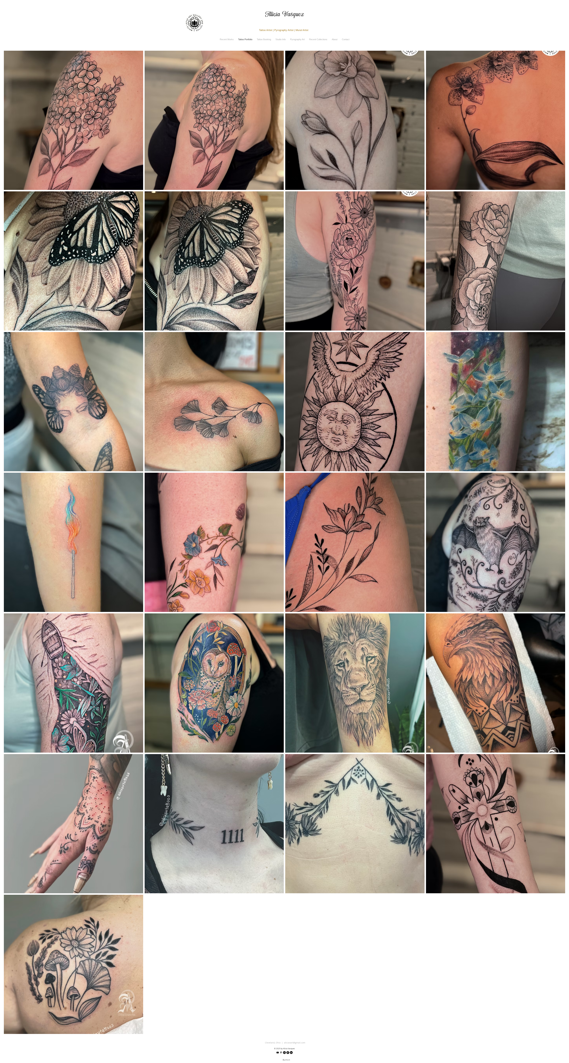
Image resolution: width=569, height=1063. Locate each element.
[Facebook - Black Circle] (287, 1052)
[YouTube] (277, 1052)
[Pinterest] (281, 1052)
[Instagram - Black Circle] (284, 1052)
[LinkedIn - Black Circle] (291, 1052)
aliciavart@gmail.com (294, 1042)
